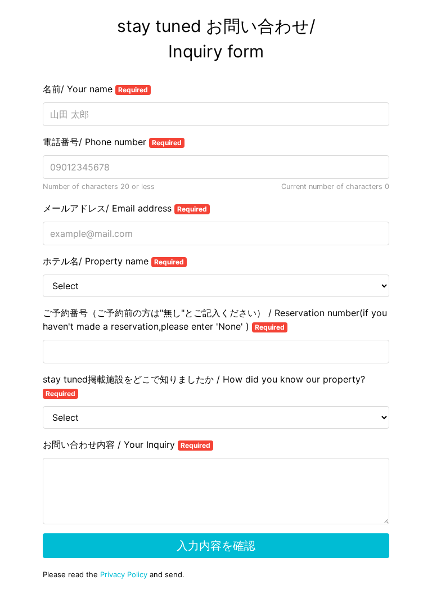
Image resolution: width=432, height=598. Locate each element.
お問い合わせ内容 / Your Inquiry (126, 444)
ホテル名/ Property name (113, 261)
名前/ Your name (95, 89)
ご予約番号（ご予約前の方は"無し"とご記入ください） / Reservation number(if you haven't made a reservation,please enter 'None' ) (215, 319)
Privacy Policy (123, 574)
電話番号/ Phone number (112, 141)
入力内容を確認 (216, 545)
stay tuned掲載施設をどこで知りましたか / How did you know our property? (204, 386)
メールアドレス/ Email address (125, 208)
